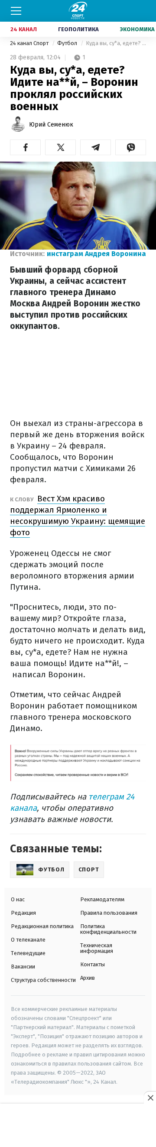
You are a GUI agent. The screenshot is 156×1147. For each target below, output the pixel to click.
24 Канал (23, 29)
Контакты (92, 964)
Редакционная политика (42, 926)
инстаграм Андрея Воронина (96, 254)
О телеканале (28, 939)
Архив (87, 978)
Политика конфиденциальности (108, 929)
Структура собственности (43, 980)
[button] (25, 147)
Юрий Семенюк (51, 124)
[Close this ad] (150, 1098)
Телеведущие (28, 953)
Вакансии (23, 966)
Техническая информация (96, 948)
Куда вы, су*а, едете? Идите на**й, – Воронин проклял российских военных (116, 43)
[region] (78, 1126)
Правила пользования (108, 913)
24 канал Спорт (30, 43)
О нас (18, 899)
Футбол (67, 43)
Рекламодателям (102, 899)
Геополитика (78, 29)
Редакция (23, 913)
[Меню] (16, 11)
